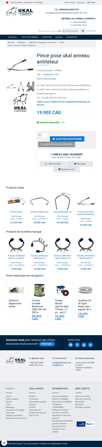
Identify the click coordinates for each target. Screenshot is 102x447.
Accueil (11, 42)
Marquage (10, 407)
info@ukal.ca (57, 365)
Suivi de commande (83, 399)
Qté (39, 135)
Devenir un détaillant (60, 399)
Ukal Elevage (50, 78)
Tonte (8, 404)
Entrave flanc (16, 211)
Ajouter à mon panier (69, 139)
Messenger (81, 164)
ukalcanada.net (35, 410)
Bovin (62, 42)
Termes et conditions (60, 413)
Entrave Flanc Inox (39, 211)
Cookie (64, 444)
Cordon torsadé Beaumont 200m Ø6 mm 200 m (39, 306)
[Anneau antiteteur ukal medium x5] (62, 245)
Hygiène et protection (14, 415)
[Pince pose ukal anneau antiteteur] (85, 201)
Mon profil (79, 404)
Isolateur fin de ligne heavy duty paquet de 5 (84, 305)
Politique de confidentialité (50, 444)
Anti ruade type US (63, 211)
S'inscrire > (47, 344)
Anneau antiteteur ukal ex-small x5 (16, 256)
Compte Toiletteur (59, 424)
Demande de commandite (62, 421)
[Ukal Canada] (20, 11)
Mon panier (79, 402)
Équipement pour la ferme (16, 418)
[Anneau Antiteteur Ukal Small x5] (85, 245)
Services (32, 407)
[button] (90, 30)
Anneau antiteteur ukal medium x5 (62, 256)
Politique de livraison (60, 410)
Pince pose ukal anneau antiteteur (85, 213)
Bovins (8, 396)
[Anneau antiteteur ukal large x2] (39, 245)
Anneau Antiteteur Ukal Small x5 (86, 256)
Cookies (55, 432)
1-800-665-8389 (79, 22)
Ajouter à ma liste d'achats (58, 144)
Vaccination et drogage (15, 410)
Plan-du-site (34, 415)
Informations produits (37, 402)
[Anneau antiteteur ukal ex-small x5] (16, 245)
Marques (59, 37)
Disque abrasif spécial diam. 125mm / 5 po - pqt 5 (62, 306)
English (93, 2)
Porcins (9, 402)
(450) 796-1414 (36, 365)
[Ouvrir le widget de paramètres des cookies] (4, 443)
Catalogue (12, 37)
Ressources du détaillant (62, 402)
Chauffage (10, 413)
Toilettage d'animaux (30, 37)
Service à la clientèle (60, 396)
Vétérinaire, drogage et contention (42, 42)
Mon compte (70, 2)
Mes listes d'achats (82, 407)
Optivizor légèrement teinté (15, 303)
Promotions (47, 37)
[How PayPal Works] (86, 424)
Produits (10, 389)
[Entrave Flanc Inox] (39, 201)
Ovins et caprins (12, 399)
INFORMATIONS (71, 37)
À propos (81, 2)
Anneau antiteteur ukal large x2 (39, 256)
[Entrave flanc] (16, 201)
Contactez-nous (79, 25)
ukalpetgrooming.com (37, 413)
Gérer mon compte (82, 396)
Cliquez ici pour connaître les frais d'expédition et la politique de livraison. (63, 103)
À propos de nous (59, 426)
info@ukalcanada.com (61, 362)
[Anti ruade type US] (62, 201)
